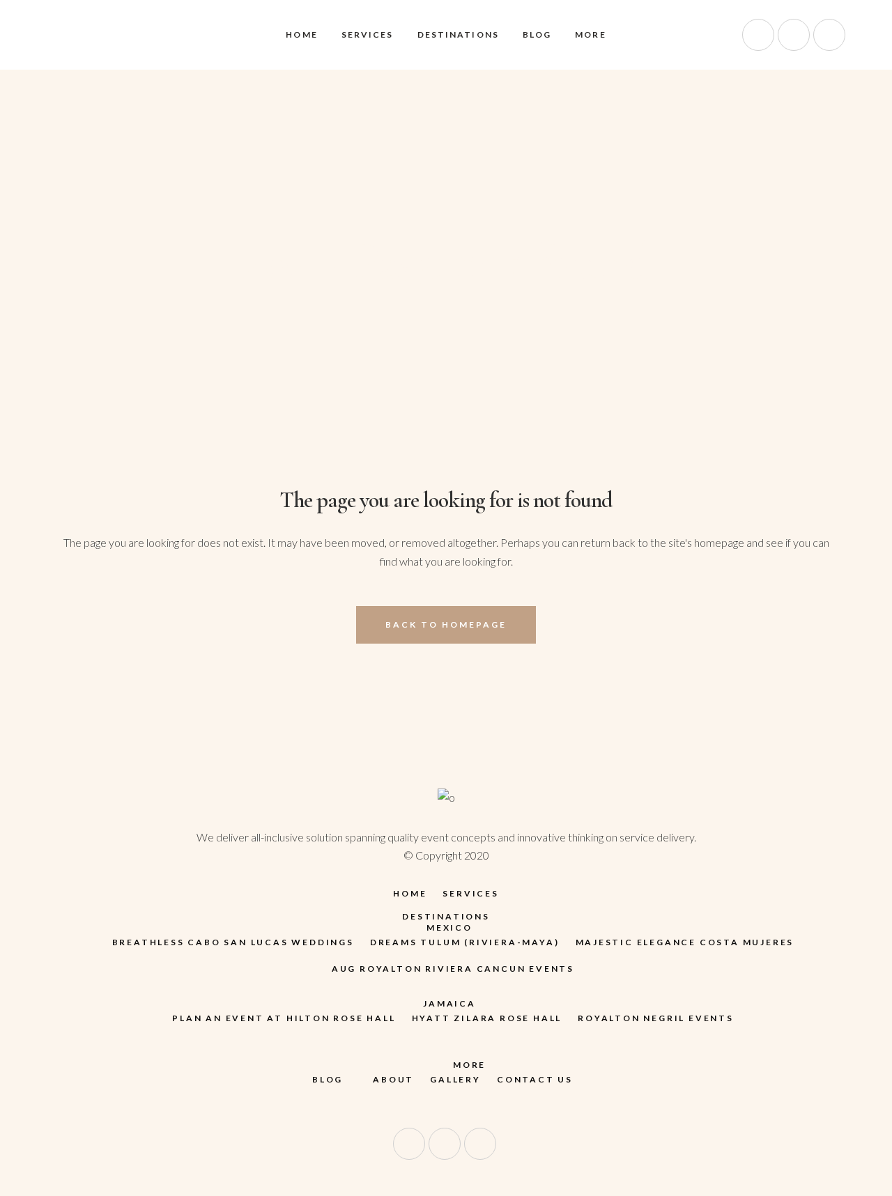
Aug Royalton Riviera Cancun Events (453, 968)
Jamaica (449, 1003)
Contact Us (535, 1079)
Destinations (446, 916)
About (393, 1079)
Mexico (449, 927)
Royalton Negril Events (656, 1018)
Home (409, 893)
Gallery (455, 1079)
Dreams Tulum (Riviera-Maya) (465, 942)
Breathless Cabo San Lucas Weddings (233, 942)
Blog (327, 1079)
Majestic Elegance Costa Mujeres (685, 942)
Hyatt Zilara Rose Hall (487, 1018)
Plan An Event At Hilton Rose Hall (283, 1018)
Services (470, 893)
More (469, 1064)
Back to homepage (446, 624)
